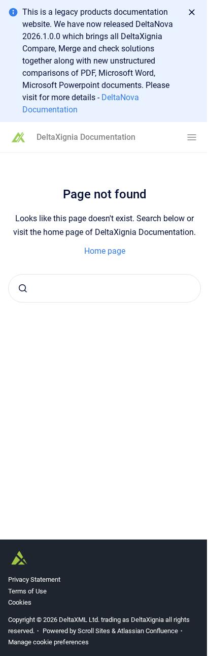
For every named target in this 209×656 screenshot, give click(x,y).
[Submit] (23, 288)
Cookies (19, 602)
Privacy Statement (34, 579)
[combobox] (104, 288)
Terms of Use (27, 591)
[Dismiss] (192, 12)
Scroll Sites (94, 631)
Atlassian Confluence (147, 631)
